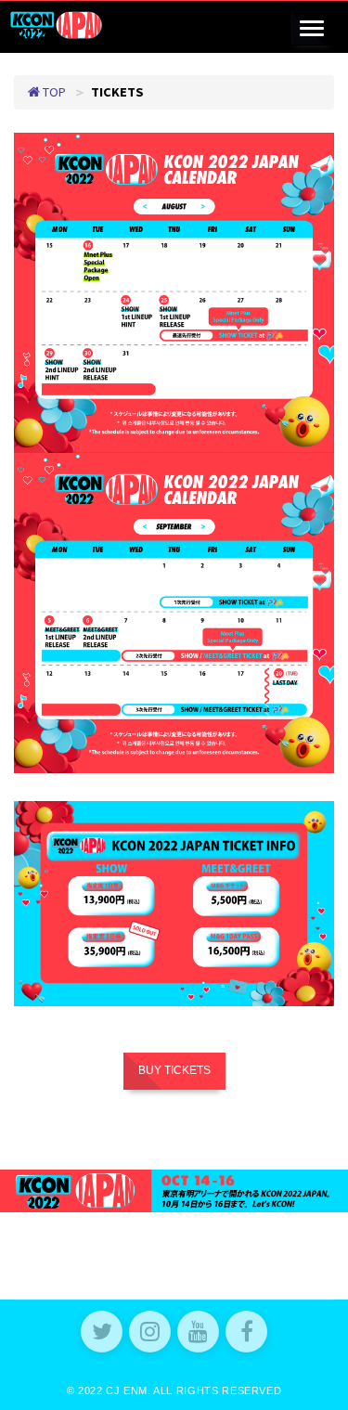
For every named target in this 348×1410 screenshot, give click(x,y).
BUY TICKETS (174, 1070)
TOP (53, 92)
